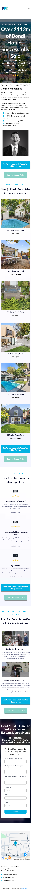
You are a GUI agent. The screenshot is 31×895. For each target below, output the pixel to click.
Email (6, 802)
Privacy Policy (24, 888)
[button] (28, 8)
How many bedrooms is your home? (15, 777)
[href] (15, 845)
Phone (6, 794)
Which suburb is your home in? (14, 758)
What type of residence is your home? (13, 767)
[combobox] (15, 772)
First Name (8, 787)
